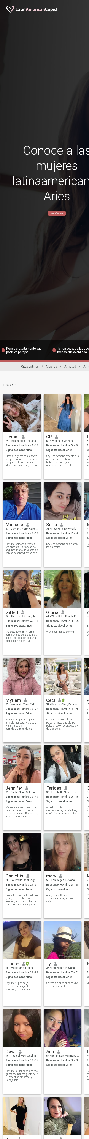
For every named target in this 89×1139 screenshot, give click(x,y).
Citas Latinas (30, 366)
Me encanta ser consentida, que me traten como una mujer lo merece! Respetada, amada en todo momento (22, 812)
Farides (53, 788)
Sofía (51, 524)
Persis (12, 436)
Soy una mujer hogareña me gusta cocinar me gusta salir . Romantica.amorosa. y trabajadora (22, 1075)
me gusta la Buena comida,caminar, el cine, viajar (60, 898)
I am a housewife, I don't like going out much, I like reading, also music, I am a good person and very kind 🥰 (22, 900)
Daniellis (14, 876)
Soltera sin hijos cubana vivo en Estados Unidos (62, 985)
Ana (50, 1051)
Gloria (52, 612)
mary (51, 876)
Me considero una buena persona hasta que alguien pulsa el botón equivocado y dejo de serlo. (62, 724)
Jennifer (14, 788)
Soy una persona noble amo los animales (62, 545)
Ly (48, 963)
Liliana (12, 963)
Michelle (14, 524)
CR (49, 436)
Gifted (12, 612)
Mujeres (51, 366)
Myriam (13, 700)
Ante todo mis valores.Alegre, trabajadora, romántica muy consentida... (62, 810)
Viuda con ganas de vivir (60, 631)
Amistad (70, 366)
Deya (11, 1051)
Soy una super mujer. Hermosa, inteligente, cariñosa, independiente (19, 986)
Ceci (50, 700)
